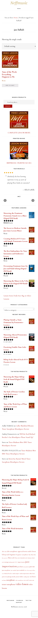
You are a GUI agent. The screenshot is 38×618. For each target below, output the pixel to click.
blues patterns (5, 558)
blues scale (11, 558)
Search (7, 106)
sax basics (33, 577)
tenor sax (31, 581)
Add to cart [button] (10, 85)
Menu (19, 8)
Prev (5, 200)
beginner (13, 555)
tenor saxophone (8, 585)
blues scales (17, 558)
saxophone (10, 580)
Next (32, 200)
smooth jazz (20, 580)
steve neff (26, 581)
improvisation (21, 562)
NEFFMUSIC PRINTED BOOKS (19, 163)
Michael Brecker (8, 574)
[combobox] (19, 309)
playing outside (11, 577)
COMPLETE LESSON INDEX (19, 133)
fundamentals (11, 562)
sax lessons (4, 580)
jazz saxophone (6, 571)
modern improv (16, 574)
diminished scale (23, 558)
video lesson (22, 584)
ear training (5, 562)
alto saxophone (12, 552)
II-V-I (16, 562)
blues (30, 555)
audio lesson (32, 552)
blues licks (33, 555)
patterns (4, 577)
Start (18, 196)
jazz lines (20, 567)
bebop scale (5, 555)
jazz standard (13, 570)
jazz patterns (26, 567)
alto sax (4, 552)
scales (16, 581)
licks (26, 570)
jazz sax (32, 567)
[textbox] (19, 310)
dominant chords (31, 558)
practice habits (19, 577)
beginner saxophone (22, 555)
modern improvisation (24, 574)
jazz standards (20, 571)
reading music (26, 577)
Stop (19, 196)
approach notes (23, 552)
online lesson (32, 574)
